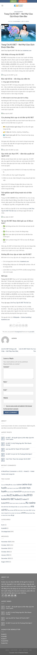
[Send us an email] (12, 595)
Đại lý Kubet (8, 515)
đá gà (12, 515)
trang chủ (6, 513)
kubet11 (18, 499)
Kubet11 (4, 634)
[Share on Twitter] (16, 325)
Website (5, 398)
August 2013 (5, 562)
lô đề (25, 506)
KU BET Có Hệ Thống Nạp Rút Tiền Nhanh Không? (18, 444)
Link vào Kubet (21, 506)
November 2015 (6, 548)
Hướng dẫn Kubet (25, 491)
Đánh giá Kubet (29, 513)
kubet (4, 499)
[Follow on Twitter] (9, 595)
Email (5, 390)
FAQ (30, 650)
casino (18, 484)
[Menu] (2, 5)
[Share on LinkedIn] (26, 325)
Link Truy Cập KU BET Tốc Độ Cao (20, 302)
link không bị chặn (13, 506)
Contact (25, 650)
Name (5, 382)
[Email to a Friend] (20, 325)
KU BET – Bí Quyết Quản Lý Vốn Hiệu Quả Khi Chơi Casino (20, 438)
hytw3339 (18, 491)
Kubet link (4, 643)
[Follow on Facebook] (2, 595)
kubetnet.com (27, 50)
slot (30, 510)
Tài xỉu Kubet (11, 513)
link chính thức (4, 506)
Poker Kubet (25, 510)
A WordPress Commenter (9, 471)
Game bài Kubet (10, 491)
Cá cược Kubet (15, 488)
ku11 (10, 495)
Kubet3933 (4, 641)
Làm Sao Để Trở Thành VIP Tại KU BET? (17, 449)
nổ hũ (15, 510)
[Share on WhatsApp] (10, 325)
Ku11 (3, 525)
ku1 (5, 495)
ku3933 (28, 495)
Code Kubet (9, 488)
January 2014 (5, 555)
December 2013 (6, 558)
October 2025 (5, 545)
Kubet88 (4, 528)
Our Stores (14, 650)
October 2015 (5, 551)
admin (27, 21)
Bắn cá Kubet (13, 484)
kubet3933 (5, 503)
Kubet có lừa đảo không (20, 503)
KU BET (11, 499)
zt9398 (23, 513)
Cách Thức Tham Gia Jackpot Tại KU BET (18, 459)
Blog (20, 650)
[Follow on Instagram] (6, 595)
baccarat (3, 484)
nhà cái (28, 506)
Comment (6, 367)
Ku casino (30, 503)
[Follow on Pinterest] (15, 595)
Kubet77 (4, 638)
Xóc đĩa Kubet (18, 513)
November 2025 (6, 541)
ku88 (15, 495)
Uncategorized (18, 11)
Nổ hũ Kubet (20, 510)
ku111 (21, 495)
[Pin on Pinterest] (23, 325)
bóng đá (8, 484)
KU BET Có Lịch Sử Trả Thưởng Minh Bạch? (19, 454)
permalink (31, 331)
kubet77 (26, 499)
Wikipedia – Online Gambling (22, 317)
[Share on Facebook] (13, 325)
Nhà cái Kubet (11, 510)
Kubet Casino (12, 503)
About (7, 650)
